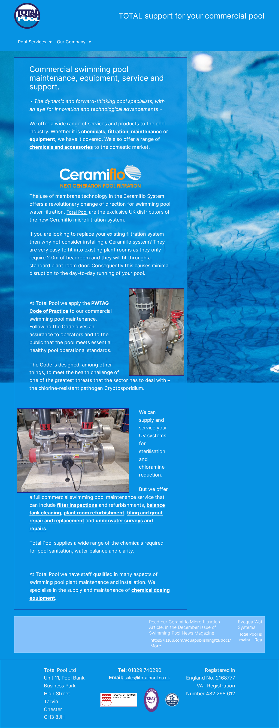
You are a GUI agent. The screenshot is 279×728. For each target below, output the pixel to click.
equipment (42, 139)
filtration (118, 131)
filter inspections (77, 505)
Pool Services (32, 41)
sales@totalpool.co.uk (147, 677)
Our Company (71, 41)
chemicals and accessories (61, 147)
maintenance (146, 131)
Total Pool (76, 212)
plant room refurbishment (94, 512)
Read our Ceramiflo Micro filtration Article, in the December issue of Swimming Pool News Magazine (142, 627)
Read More (223, 639)
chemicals (93, 131)
